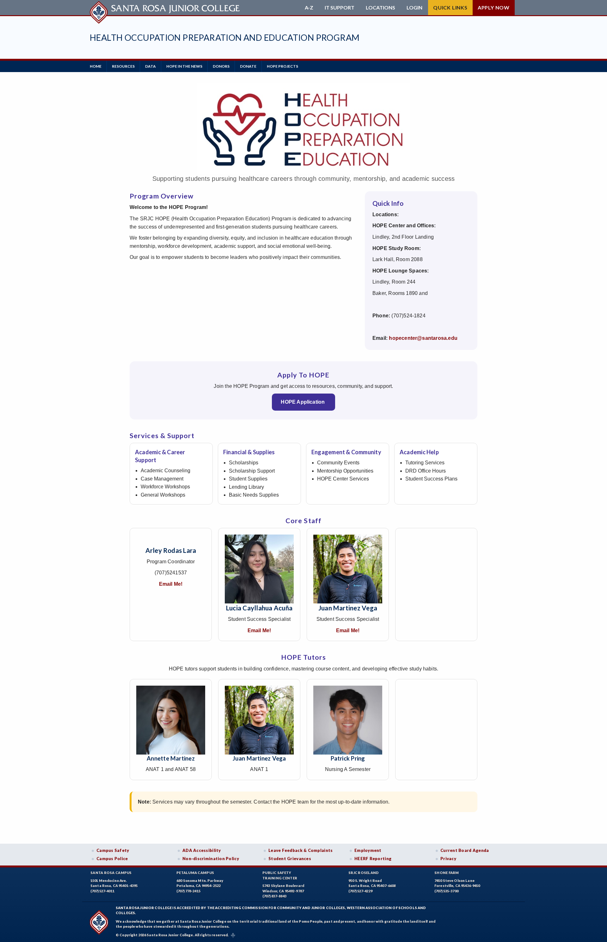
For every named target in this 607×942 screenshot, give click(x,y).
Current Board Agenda (464, 850)
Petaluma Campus (195, 873)
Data (150, 66)
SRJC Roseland (363, 873)
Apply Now (494, 7)
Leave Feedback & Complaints (300, 850)
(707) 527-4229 (360, 891)
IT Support (339, 7)
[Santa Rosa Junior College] (166, 7)
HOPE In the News (184, 66)
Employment (368, 850)
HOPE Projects (282, 66)
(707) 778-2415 (188, 891)
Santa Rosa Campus (111, 873)
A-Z (309, 7)
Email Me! (171, 584)
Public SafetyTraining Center (279, 875)
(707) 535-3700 (446, 891)
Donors (221, 66)
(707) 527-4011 (102, 891)
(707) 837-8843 (274, 896)
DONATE (248, 66)
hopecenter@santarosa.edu (423, 338)
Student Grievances (289, 858)
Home (95, 66)
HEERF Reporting (372, 858)
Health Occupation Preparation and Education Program (224, 37)
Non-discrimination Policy (210, 858)
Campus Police (112, 858)
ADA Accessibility (201, 850)
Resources (123, 66)
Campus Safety (112, 850)
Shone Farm (446, 873)
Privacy (448, 858)
